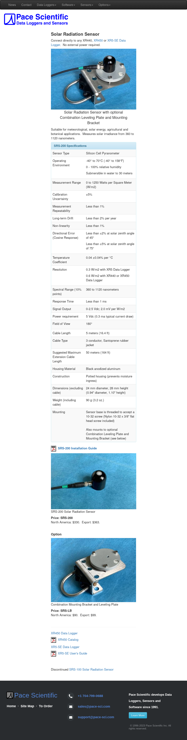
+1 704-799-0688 (90, 696)
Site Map (27, 706)
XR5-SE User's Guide (72, 653)
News (12, 5)
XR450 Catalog (68, 639)
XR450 (98, 40)
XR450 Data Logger (64, 633)
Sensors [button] (86, 5)
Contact (26, 5)
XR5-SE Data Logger (65, 647)
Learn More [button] (138, 715)
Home (11, 706)
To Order (46, 706)
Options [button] (104, 5)
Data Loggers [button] (45, 5)
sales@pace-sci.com (94, 706)
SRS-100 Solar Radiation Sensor (91, 669)
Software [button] (67, 5)
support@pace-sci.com (96, 717)
